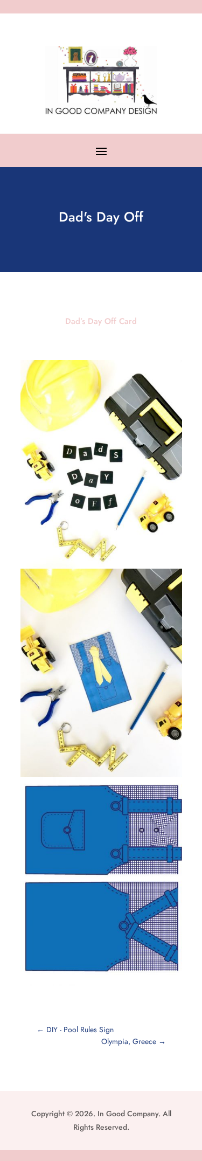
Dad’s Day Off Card (101, 321)
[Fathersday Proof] (101, 986)
